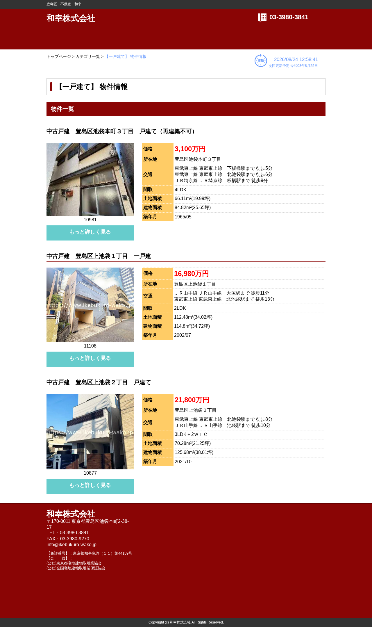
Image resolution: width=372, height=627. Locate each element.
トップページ (58, 56)
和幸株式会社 (70, 18)
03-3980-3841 (288, 17)
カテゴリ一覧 (88, 56)
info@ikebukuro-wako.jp (71, 544)
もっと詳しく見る (90, 232)
